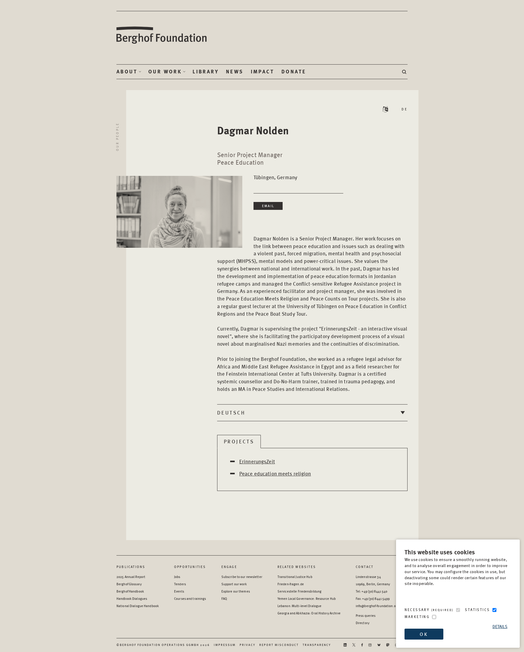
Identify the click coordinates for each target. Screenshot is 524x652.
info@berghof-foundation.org (377, 605)
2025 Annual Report (130, 576)
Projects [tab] (239, 441)
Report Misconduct (279, 645)
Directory (362, 622)
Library (206, 71)
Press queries (366, 615)
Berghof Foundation (161, 35)
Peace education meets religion (275, 473)
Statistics (477, 609)
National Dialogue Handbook (137, 605)
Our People (117, 137)
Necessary (429, 609)
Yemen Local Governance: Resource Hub (306, 598)
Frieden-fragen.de (290, 584)
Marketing (417, 616)
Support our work (234, 584)
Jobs (177, 576)
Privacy (247, 645)
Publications (130, 566)
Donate (293, 71)
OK (424, 633)
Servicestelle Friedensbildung (299, 591)
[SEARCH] (405, 72)
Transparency (317, 645)
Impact (262, 71)
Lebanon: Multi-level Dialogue (299, 605)
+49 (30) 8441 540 (374, 591)
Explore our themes (235, 591)
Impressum (225, 645)
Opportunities (190, 566)
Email (268, 205)
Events (179, 591)
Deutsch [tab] (231, 412)
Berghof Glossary (129, 584)
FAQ (224, 598)
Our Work (165, 71)
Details (500, 626)
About (126, 71)
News (235, 71)
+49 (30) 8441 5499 (376, 598)
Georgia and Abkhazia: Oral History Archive (309, 613)
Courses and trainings (190, 598)
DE (404, 109)
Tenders (180, 584)
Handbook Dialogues (131, 598)
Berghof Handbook (130, 591)
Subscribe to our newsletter (241, 576)
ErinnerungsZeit (257, 461)
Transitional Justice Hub (294, 576)
